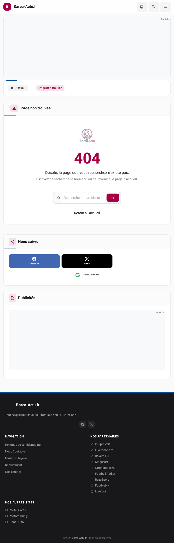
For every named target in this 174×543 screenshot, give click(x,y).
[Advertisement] (87, 47)
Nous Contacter (15, 451)
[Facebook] (82, 424)
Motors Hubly (19, 516)
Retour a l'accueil (87, 213)
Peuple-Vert (102, 444)
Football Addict (105, 474)
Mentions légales (16, 458)
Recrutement (13, 465)
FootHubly (102, 486)
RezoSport (102, 480)
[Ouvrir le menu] (165, 7)
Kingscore (101, 462)
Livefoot (100, 491)
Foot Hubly (17, 522)
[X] (91, 424)
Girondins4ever (105, 468)
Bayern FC (102, 456)
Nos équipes (13, 472)
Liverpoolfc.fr (104, 450)
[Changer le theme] (142, 7)
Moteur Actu (18, 510)
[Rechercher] (154, 7)
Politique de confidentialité (23, 445)
